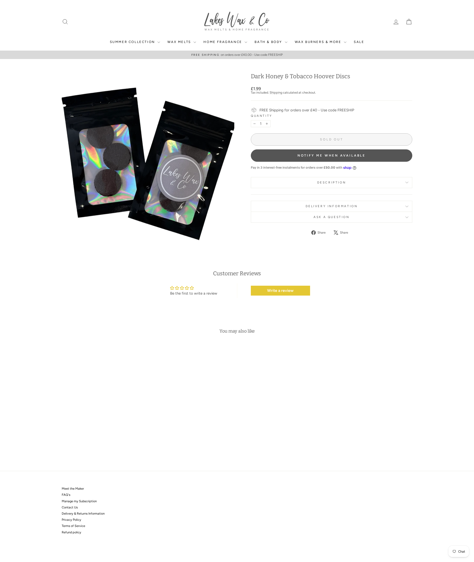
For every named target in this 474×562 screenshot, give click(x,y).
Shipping (276, 92)
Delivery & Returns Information (83, 513)
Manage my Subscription (79, 501)
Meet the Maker (73, 488)
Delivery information (332, 206)
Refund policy (71, 532)
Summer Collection (133, 42)
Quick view (103, 425)
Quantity (261, 116)
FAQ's (66, 495)
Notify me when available (331, 155)
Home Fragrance (223, 42)
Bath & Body (269, 42)
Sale (359, 42)
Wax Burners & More (319, 42)
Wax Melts (179, 42)
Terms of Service (73, 526)
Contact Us (70, 507)
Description (331, 182)
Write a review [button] (280, 290)
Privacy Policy (71, 520)
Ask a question (331, 217)
